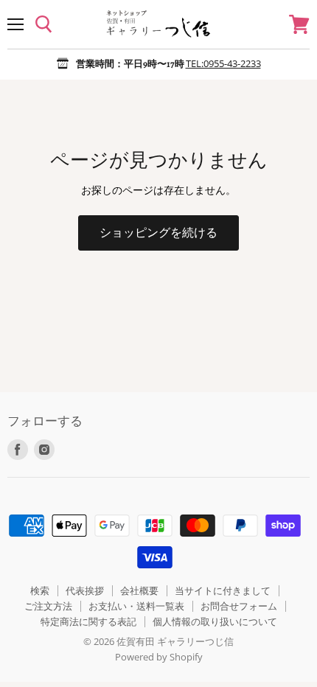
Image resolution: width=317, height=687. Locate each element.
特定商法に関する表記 (88, 621)
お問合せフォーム (239, 606)
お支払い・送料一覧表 (136, 606)
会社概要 (139, 590)
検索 (39, 590)
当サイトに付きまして (223, 590)
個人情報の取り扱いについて (215, 621)
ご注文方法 (48, 606)
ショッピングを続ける (158, 232)
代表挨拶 (85, 590)
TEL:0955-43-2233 (223, 63)
